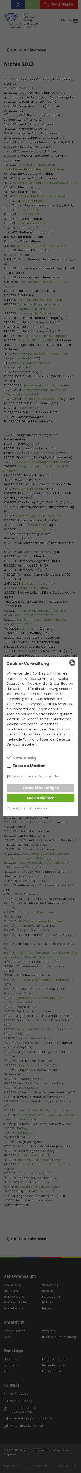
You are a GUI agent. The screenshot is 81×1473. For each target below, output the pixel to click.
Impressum (38, 808)
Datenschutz (17, 808)
